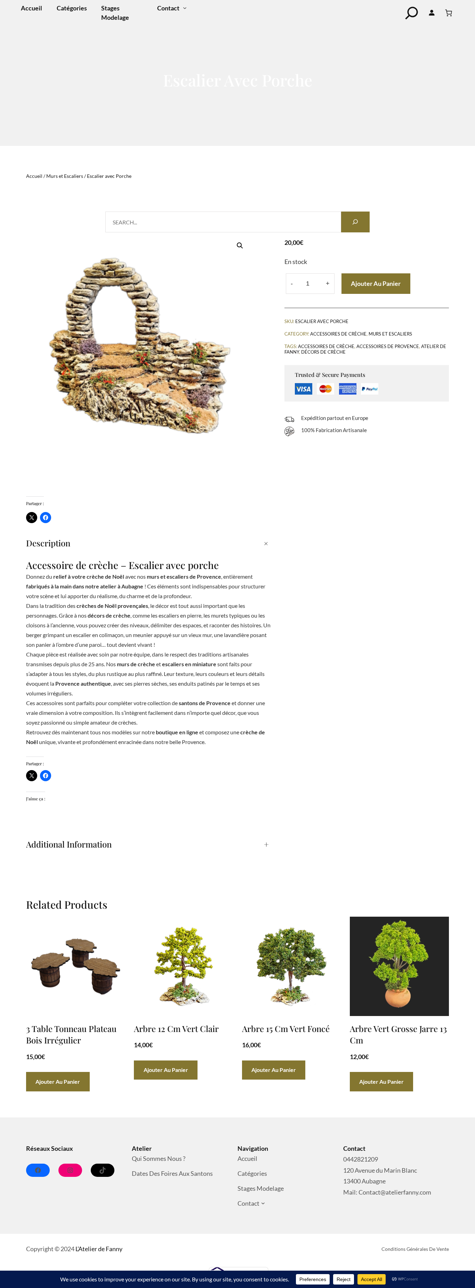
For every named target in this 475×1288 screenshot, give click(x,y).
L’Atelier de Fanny (98, 1249)
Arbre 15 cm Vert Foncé (286, 1028)
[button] (240, 245)
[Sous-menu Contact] (185, 8)
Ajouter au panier (376, 283)
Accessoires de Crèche (338, 334)
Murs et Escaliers (64, 176)
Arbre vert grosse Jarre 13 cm (398, 1034)
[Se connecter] (432, 13)
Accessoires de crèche (326, 346)
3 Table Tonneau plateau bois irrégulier (71, 1034)
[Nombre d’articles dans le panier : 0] (448, 13)
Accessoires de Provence (387, 346)
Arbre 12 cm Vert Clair (176, 1028)
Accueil (34, 176)
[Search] (355, 222)
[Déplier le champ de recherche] (411, 12)
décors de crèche (323, 352)
